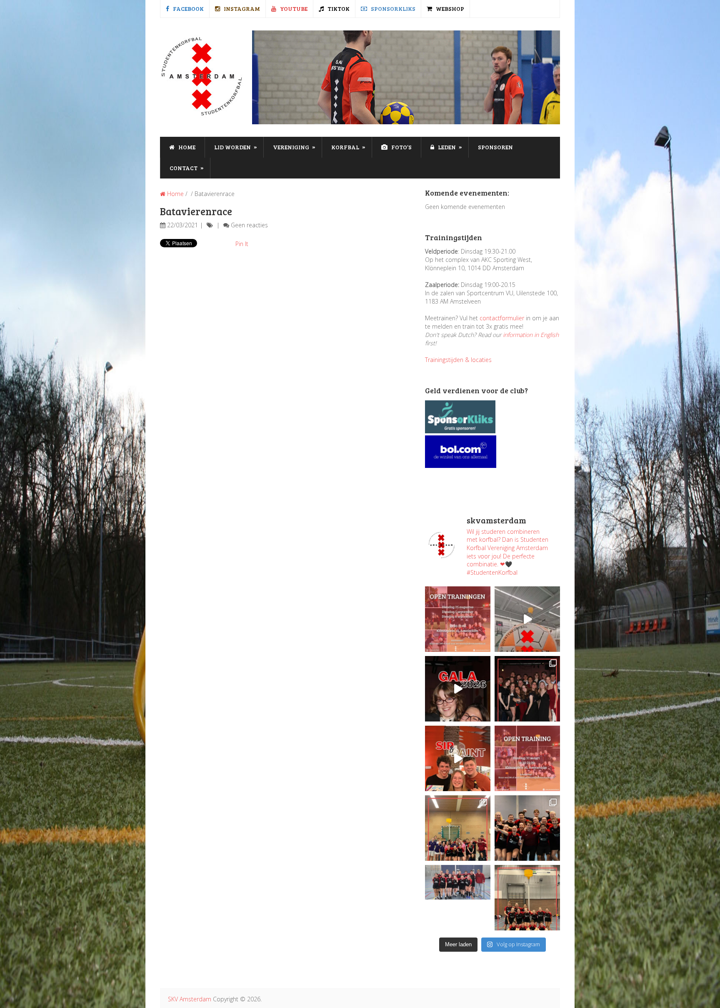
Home (186, 147)
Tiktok (338, 9)
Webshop (449, 9)
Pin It (241, 244)
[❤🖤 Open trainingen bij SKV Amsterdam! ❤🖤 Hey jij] (457, 619)
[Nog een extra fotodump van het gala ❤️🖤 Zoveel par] (457, 688)
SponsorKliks (392, 9)
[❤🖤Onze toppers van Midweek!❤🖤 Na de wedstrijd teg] (457, 897)
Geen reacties (249, 225)
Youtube (293, 9)
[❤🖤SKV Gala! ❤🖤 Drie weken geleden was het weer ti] (527, 688)
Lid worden (235, 147)
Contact (187, 167)
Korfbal (348, 147)
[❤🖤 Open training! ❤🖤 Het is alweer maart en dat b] (527, 758)
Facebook (188, 9)
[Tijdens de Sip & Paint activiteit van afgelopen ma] (457, 758)
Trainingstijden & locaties (458, 360)
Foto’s (401, 147)
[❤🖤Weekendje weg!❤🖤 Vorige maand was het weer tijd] (457, 828)
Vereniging (294, 147)
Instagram (241, 9)
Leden (449, 147)
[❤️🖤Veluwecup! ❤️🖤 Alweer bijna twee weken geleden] (527, 897)
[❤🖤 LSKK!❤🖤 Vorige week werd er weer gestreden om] (527, 828)
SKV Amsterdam (189, 999)
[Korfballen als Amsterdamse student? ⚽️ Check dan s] (527, 619)
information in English (531, 335)
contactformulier (502, 318)
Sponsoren (495, 147)
